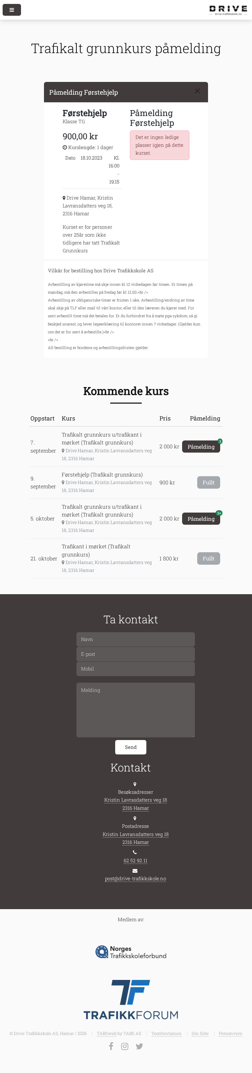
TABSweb (106, 1033)
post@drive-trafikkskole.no (135, 878)
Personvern (230, 1033)
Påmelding (204, 445)
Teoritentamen (166, 1033)
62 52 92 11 (135, 860)
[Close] (197, 91)
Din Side (200, 1033)
